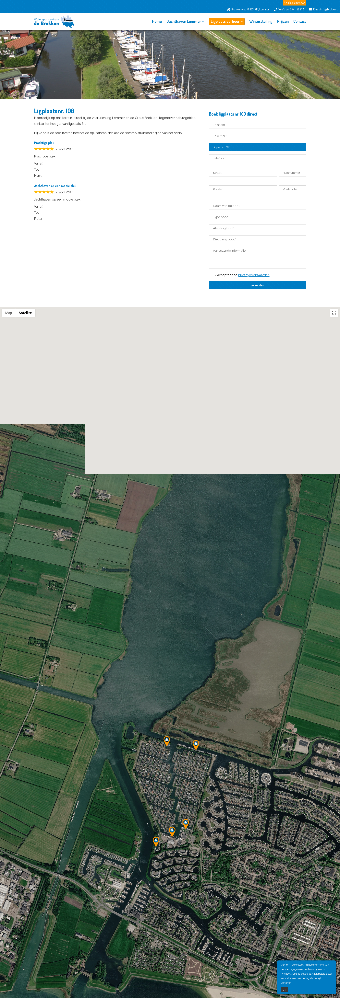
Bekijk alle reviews (294, 3)
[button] (196, 745)
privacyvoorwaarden (254, 275)
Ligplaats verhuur (225, 21)
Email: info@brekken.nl (326, 9)
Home (157, 21)
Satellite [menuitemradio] (25, 313)
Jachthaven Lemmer (183, 21)
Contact (299, 21)
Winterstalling (261, 21)
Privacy (285, 973)
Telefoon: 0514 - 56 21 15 (290, 9)
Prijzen (283, 21)
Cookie (296, 973)
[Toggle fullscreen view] (334, 313)
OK (284, 989)
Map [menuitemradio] (8, 313)
